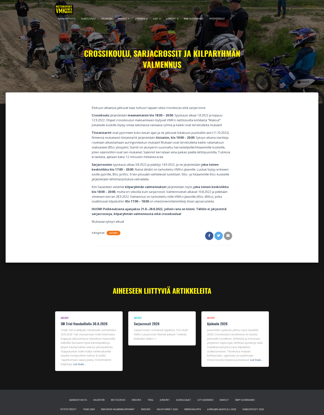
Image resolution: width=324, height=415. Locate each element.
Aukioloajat (88, 18)
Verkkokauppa (192, 409)
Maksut (123, 18)
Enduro (136, 400)
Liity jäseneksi (205, 400)
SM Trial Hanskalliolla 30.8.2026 (84, 323)
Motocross (118, 400)
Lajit (156, 18)
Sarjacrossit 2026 (147, 323)
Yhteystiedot (217, 18)
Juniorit (171, 18)
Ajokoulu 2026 (217, 323)
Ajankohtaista (66, 18)
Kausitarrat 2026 (167, 409)
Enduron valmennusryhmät (118, 409)
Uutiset (113, 233)
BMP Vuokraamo (193, 18)
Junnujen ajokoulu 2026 (221, 409)
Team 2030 (89, 409)
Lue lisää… (79, 364)
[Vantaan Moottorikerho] (64, 9)
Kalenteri (106, 18)
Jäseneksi (140, 18)
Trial (151, 400)
